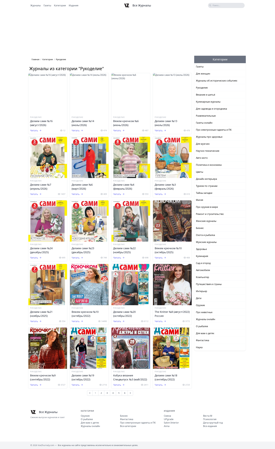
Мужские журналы (206, 242)
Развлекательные (206, 115)
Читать (34, 130)
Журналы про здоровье (209, 136)
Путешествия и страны (209, 284)
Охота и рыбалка (205, 235)
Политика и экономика (209, 164)
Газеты (47, 5)
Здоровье (201, 249)
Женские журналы (206, 221)
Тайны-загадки (204, 192)
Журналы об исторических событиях (216, 80)
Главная (35, 59)
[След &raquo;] (130, 393)
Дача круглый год (213, 422)
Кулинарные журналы (208, 101)
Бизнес (200, 228)
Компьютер (202, 277)
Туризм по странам (206, 185)
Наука (199, 347)
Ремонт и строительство (210, 214)
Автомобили (203, 270)
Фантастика (202, 340)
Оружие (200, 305)
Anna (166, 426)
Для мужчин (203, 143)
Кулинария (202, 256)
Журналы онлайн (205, 319)
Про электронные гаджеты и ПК (214, 129)
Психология (209, 419)
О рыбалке (202, 326)
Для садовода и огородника (211, 108)
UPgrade (168, 419)
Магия (199, 200)
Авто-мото (202, 157)
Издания (73, 5)
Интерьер (201, 291)
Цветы (199, 171)
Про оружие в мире (207, 207)
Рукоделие (36, 117)
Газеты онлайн (204, 122)
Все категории (128, 426)
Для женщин (203, 73)
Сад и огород (203, 263)
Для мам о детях (205, 333)
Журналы (35, 5)
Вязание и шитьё (205, 94)
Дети (198, 298)
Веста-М (207, 415)
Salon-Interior (171, 422)
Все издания (210, 426)
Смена (167, 415)
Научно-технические (207, 150)
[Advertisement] (137, 33)
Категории (60, 5)
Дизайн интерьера (206, 178)
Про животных (204, 312)
